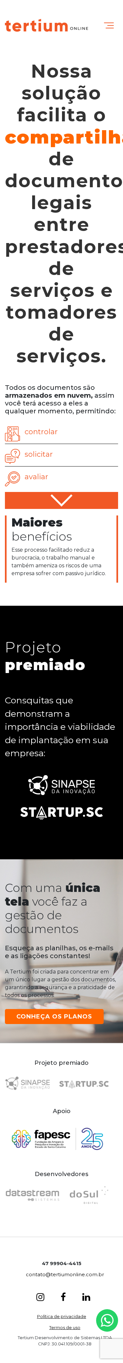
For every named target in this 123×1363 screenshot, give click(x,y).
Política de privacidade (61, 1316)
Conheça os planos (54, 1016)
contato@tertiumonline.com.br (65, 1274)
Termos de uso (64, 1327)
